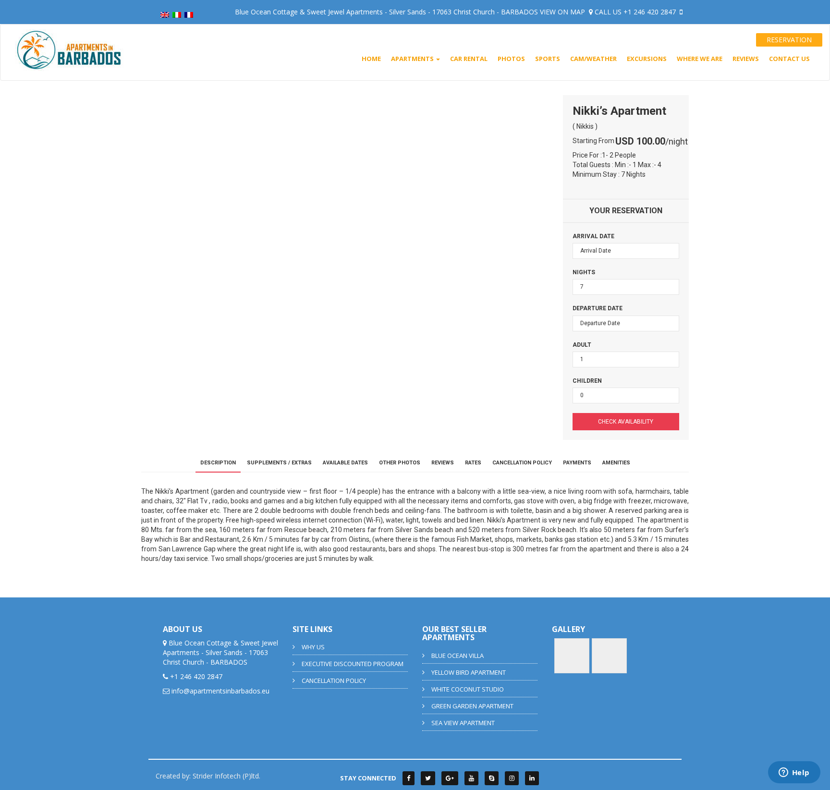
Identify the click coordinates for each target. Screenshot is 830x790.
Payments (577, 463)
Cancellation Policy (522, 463)
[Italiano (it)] (176, 14)
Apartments (413, 58)
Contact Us (789, 58)
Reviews (745, 58)
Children (587, 380)
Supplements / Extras (279, 463)
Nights (584, 272)
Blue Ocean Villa (457, 655)
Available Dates (345, 463)
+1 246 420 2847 (650, 11)
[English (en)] (164, 14)
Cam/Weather (593, 58)
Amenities (616, 463)
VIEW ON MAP (563, 11)
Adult (582, 344)
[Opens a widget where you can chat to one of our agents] (794, 773)
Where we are (699, 58)
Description (218, 463)
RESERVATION (789, 39)
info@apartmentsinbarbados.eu (220, 690)
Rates (473, 463)
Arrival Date (593, 236)
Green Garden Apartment (472, 706)
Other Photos (399, 463)
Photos (511, 58)
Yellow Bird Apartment (468, 672)
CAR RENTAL (469, 58)
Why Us (313, 647)
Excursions (647, 58)
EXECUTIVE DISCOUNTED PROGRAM (352, 663)
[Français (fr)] (188, 14)
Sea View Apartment (463, 722)
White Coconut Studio (467, 689)
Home (371, 58)
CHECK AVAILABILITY (625, 421)
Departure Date (597, 308)
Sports (547, 58)
